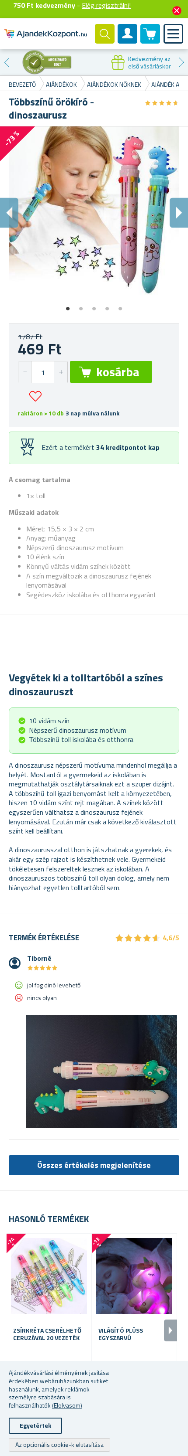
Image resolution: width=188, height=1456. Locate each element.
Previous (6, 62)
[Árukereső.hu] (47, 62)
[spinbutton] (42, 372)
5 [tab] (120, 305)
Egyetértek (35, 1425)
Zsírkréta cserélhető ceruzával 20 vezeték (47, 1334)
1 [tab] (67, 305)
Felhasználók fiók (128, 41)
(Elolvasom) (67, 1405)
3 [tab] (94, 305)
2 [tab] (81, 305)
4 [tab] (107, 305)
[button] (60, 372)
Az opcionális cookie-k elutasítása (59, 1444)
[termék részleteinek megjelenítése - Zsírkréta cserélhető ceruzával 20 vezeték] (49, 1276)
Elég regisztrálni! (106, 5)
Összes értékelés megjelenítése (94, 1165)
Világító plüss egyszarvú (120, 1334)
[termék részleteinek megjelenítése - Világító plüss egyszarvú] (134, 1276)
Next (181, 62)
